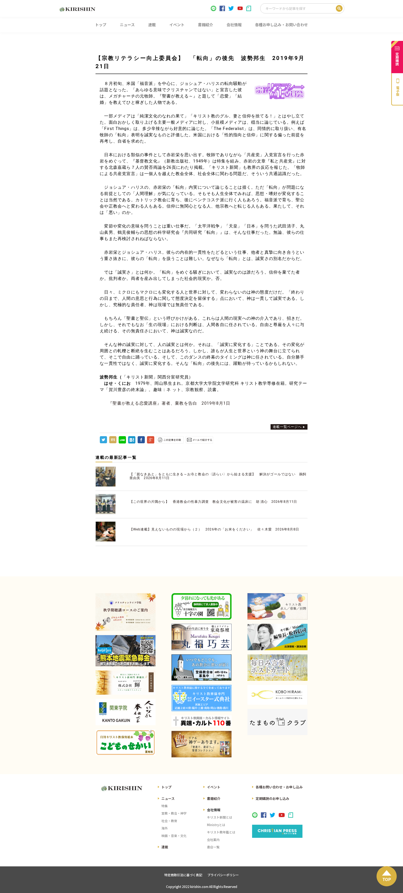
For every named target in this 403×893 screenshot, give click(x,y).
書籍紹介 (213, 798)
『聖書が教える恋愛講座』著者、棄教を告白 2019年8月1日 (169, 403)
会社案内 (213, 839)
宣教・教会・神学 (174, 813)
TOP (386, 879)
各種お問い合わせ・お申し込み (279, 786)
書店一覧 (213, 847)
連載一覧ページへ (287, 427)
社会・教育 (169, 821)
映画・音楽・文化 (174, 835)
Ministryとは (216, 825)
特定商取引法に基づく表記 (183, 875)
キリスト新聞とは (219, 817)
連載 (164, 846)
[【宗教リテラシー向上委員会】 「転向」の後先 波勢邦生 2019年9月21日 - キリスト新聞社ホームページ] (131, 442)
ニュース (168, 798)
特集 (164, 806)
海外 (164, 828)
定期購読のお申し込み (272, 798)
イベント (213, 786)
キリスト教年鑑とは (221, 832)
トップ (166, 786)
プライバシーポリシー (223, 875)
